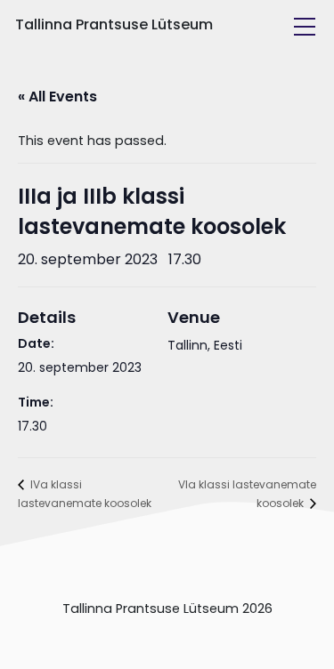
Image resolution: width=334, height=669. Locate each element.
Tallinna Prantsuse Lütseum (114, 24)
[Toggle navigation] (304, 27)
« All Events (57, 96)
